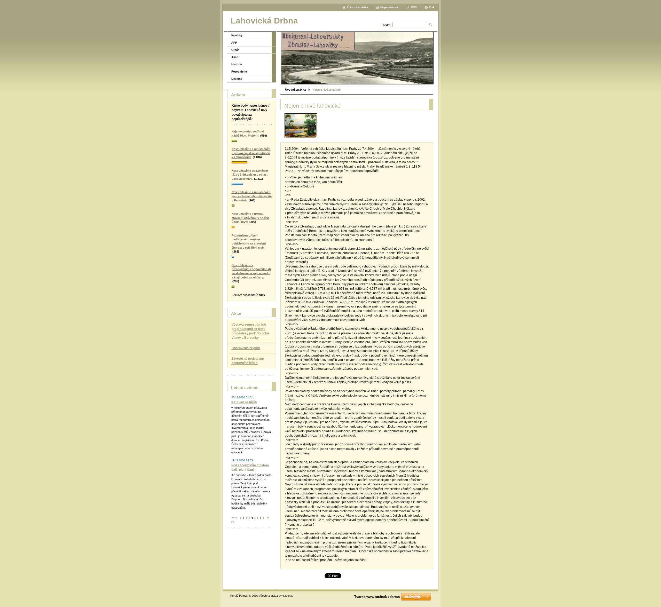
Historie (236, 64)
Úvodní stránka (295, 89)
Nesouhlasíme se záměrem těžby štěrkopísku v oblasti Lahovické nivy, (250, 174)
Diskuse (236, 78)
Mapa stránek (389, 7)
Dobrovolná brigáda (246, 348)
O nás (235, 49)
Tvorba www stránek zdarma (377, 597)
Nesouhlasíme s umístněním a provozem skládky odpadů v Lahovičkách (251, 153)
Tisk (432, 7)
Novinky (236, 35)
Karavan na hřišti (244, 402)
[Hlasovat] (252, 141)
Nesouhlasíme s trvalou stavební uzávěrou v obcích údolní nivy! (250, 217)
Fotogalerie (239, 71)
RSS (413, 7)
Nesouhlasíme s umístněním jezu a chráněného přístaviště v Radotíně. (252, 196)
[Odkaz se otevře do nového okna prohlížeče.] (301, 125)
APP (234, 42)
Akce (234, 57)
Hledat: (386, 25)
